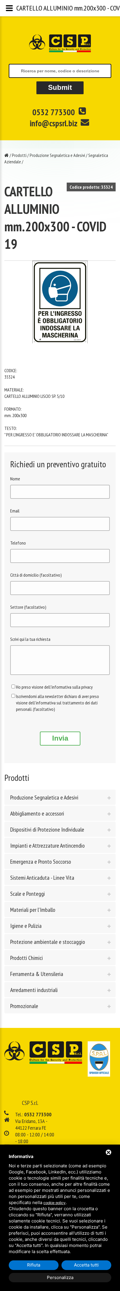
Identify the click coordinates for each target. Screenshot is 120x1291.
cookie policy (54, 1203)
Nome (15, 479)
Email (15, 511)
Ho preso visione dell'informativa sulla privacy (54, 687)
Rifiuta (33, 1265)
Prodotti (19, 155)
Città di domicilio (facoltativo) (36, 575)
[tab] (60, 797)
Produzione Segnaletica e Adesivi (57, 155)
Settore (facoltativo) (28, 607)
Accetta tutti (86, 1265)
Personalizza (60, 1277)
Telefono (18, 543)
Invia (60, 738)
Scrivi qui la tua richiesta (30, 639)
